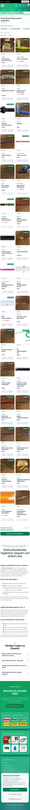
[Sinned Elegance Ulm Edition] (7, 497)
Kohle (26, 9)
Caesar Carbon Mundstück (6, 383)
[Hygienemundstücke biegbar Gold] (22, 466)
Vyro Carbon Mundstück (5, 186)
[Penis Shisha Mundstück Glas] (7, 45)
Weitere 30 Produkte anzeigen (15, 533)
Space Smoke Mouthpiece (21, 186)
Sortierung (3, 35)
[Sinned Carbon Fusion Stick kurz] (7, 238)
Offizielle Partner (7, 765)
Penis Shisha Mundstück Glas (7, 59)
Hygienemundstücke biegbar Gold (23, 480)
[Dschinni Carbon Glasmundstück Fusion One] (22, 369)
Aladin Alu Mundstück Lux (6, 417)
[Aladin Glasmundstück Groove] (22, 269)
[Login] (16, 5)
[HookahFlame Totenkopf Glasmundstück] (22, 497)
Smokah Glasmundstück (6, 124)
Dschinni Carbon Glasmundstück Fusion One (22, 384)
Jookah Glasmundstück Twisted (22, 220)
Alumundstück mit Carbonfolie (22, 448)
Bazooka (19, 123)
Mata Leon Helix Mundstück (22, 317)
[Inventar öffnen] (20, 5)
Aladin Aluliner (6, 155)
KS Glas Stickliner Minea (7, 350)
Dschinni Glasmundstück (6, 480)
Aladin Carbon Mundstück (21, 91)
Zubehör (5, 15)
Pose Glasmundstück (6, 317)
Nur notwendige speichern (15, 794)
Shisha (3, 9)
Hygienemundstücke (8, 90)
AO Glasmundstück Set (22, 351)
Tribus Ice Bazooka (22, 59)
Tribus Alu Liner (21, 155)
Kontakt (5, 763)
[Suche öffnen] (23, 5)
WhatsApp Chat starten (16, 706)
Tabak (20, 9)
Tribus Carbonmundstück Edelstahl (7, 285)
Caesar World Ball (22, 251)
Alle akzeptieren (15, 789)
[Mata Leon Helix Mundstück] (22, 303)
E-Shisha (12, 9)
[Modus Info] (1, 13)
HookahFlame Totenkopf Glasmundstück (22, 513)
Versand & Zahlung (8, 768)
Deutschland (25, 1)
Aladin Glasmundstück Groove (22, 285)
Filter (10, 35)
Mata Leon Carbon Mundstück (7, 448)
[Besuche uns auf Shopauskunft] (23, 748)
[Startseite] (2, 5)
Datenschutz (6, 773)
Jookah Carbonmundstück (22, 417)
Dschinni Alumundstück (6, 219)
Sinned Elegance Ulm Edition (7, 512)
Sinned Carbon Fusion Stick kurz (7, 252)
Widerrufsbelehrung (8, 770)
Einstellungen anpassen (15, 799)
